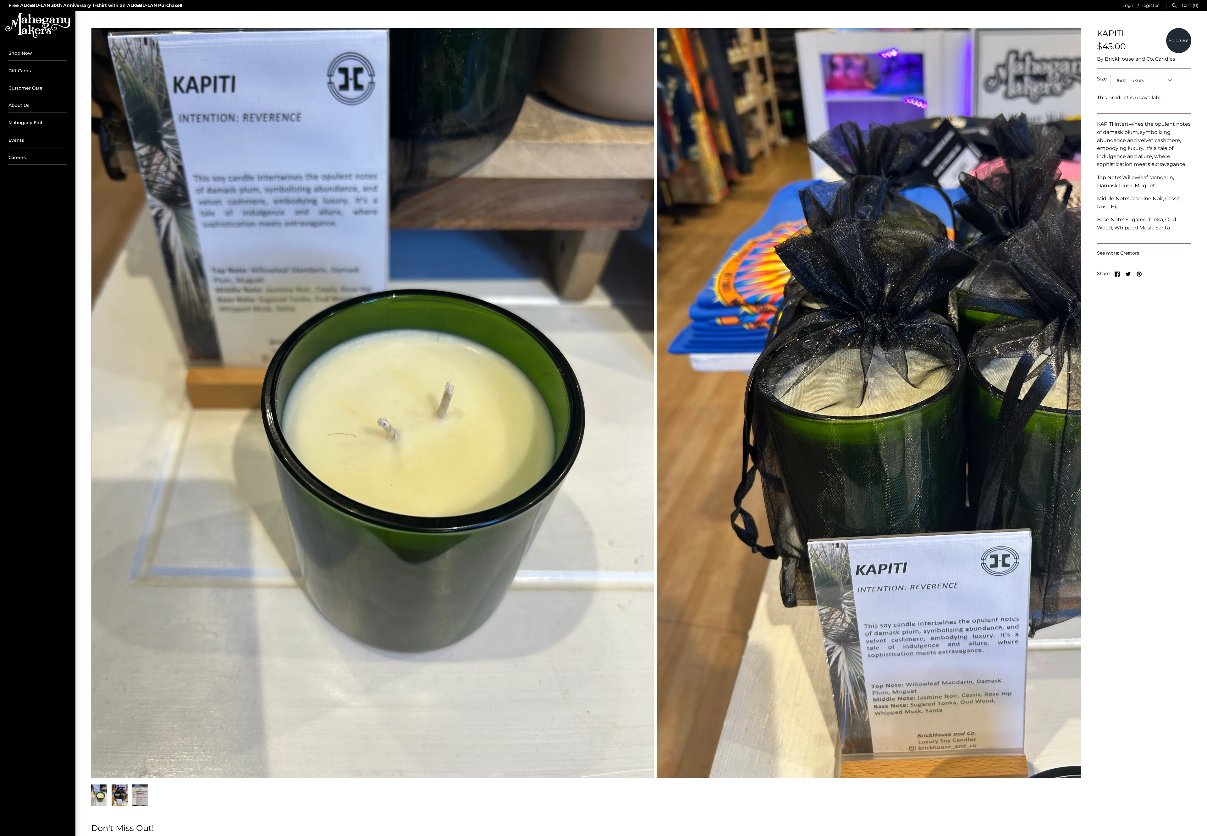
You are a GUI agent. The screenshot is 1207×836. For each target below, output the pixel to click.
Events (16, 140)
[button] (1068, 403)
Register (1149, 5)
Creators (1129, 253)
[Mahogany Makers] (37, 25)
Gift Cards (19, 70)
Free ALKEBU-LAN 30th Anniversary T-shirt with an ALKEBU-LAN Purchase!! (95, 5)
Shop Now (20, 53)
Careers (17, 157)
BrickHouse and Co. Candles (1140, 59)
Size (1102, 79)
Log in (1129, 5)
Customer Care (25, 88)
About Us (18, 105)
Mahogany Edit (25, 122)
